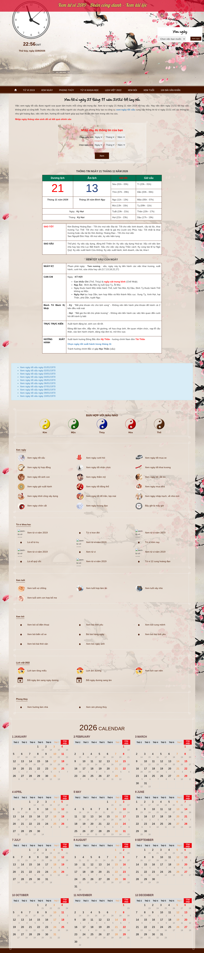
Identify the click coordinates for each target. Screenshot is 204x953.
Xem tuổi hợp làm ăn (96, 588)
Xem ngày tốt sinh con (38, 477)
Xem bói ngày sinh (95, 644)
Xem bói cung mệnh (155, 624)
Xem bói (132, 90)
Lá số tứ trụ (33, 542)
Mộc (73, 432)
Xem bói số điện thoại (38, 624)
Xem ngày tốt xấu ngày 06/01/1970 (37, 383)
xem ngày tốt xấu (125, 109)
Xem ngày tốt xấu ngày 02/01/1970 (37, 370)
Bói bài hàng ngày (95, 634)
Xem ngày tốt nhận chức (98, 467)
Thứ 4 (32, 742)
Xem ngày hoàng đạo (97, 505)
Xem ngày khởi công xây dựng (42, 496)
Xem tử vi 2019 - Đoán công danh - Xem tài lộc (102, 5)
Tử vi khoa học (89, 90)
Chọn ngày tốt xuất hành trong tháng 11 (89, 344)
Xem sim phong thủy (96, 707)
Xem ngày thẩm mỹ (96, 477)
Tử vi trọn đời (93, 532)
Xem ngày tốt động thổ (97, 486)
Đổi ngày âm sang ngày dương (42, 680)
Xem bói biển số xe (37, 634)
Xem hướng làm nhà (37, 707)
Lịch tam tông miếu (37, 670)
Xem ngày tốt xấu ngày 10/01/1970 (37, 396)
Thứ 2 (16, 742)
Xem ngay (196, 38)
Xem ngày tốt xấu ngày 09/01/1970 (37, 393)
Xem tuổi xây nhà (154, 588)
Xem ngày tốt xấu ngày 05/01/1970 (37, 380)
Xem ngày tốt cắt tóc (155, 477)
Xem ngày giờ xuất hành (39, 486)
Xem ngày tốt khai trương (158, 467)
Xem (102, 155)
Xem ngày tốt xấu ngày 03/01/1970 (37, 373)
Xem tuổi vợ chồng (36, 588)
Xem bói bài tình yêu (155, 634)
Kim (45, 432)
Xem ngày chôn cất (37, 505)
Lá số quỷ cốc (34, 561)
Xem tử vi (91, 551)
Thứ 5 (40, 742)
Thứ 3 (24, 742)
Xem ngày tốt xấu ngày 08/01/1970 (37, 389)
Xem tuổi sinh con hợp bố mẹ (42, 597)
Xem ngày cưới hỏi (95, 457)
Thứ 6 (48, 742)
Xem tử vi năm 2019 (37, 532)
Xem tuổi (148, 90)
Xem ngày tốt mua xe (156, 457)
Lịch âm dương (93, 670)
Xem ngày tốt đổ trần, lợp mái (101, 496)
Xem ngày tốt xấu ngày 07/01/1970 (37, 386)
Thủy (102, 432)
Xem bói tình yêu (94, 624)
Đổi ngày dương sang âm (99, 680)
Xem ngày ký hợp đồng (39, 467)
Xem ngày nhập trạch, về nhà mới (162, 496)
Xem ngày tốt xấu (36, 457)
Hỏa (130, 432)
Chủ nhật (65, 742)
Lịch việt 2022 (113, 90)
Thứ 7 (56, 742)
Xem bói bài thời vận (37, 644)
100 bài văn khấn (170, 90)
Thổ (159, 432)
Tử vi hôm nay (152, 542)
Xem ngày (47, 90)
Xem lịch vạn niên (154, 670)
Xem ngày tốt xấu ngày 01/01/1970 (37, 367)
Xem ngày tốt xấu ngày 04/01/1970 (37, 377)
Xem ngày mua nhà (155, 486)
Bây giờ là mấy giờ (154, 505)
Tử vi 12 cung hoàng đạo (157, 561)
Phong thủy (66, 90)
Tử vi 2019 (29, 90)
